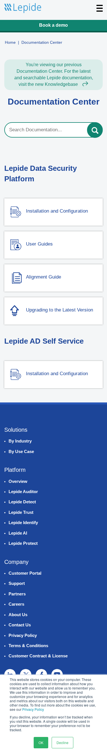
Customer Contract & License (38, 655)
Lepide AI (18, 533)
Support (17, 583)
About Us (18, 614)
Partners (17, 593)
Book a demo (53, 25)
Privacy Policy (33, 709)
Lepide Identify (23, 522)
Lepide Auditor (23, 491)
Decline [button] (62, 742)
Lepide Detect (22, 501)
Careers (16, 604)
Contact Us (20, 624)
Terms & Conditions (28, 645)
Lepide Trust (21, 512)
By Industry (20, 441)
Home (10, 42)
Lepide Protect (23, 543)
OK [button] (41, 742)
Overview (18, 481)
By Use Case (21, 451)
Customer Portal (25, 573)
